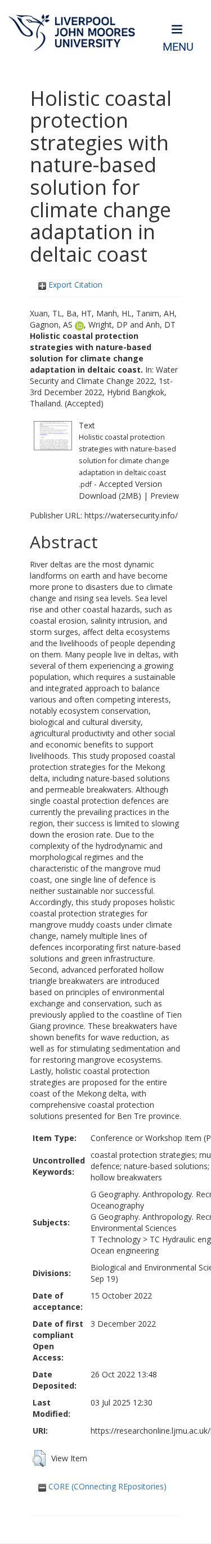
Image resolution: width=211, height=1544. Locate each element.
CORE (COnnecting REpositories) (106, 1486)
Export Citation (74, 284)
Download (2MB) (110, 495)
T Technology (116, 1239)
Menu (178, 47)
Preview (164, 495)
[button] (39, 1458)
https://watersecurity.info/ (131, 515)
